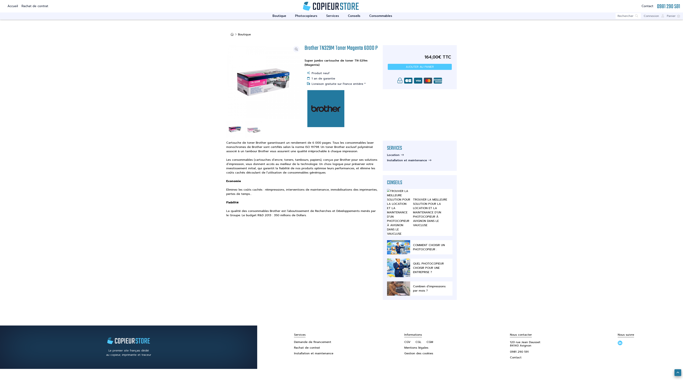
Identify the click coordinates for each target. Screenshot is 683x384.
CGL (418, 342)
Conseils (354, 16)
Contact (647, 6)
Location (393, 155)
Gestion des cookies (418, 353)
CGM (430, 342)
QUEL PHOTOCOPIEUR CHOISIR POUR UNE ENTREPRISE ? (428, 268)
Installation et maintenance (407, 160)
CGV (407, 342)
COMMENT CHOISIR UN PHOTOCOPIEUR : (429, 247)
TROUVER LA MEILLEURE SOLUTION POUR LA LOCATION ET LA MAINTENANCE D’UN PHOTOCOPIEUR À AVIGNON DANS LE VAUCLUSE (430, 212)
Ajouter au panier (420, 67)
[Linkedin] (620, 343)
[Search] (638, 16)
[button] (673, 16)
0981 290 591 (519, 351)
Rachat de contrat (35, 6)
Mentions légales (416, 347)
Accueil (12, 6)
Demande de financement (312, 342)
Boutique (279, 16)
